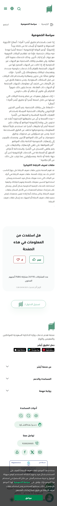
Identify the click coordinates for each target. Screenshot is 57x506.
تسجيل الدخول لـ (32, 304)
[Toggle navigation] (5, 8)
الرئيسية (45, 24)
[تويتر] (32, 452)
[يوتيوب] (40, 452)
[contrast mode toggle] (36, 416)
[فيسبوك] (25, 452)
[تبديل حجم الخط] (28, 416)
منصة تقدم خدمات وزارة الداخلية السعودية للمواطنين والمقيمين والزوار (28, 336)
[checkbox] (36, 259)
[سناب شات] (17, 452)
